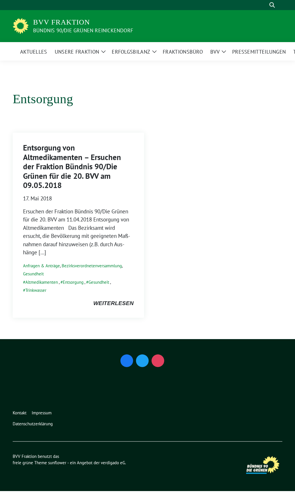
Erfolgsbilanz (131, 51)
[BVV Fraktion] (21, 25)
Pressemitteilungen (259, 51)
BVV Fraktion (61, 22)
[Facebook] (127, 361)
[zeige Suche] (272, 5)
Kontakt (20, 413)
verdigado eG (113, 462)
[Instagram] (158, 361)
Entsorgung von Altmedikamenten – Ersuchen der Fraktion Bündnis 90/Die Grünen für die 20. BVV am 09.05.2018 (72, 166)
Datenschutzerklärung (33, 423)
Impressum (42, 413)
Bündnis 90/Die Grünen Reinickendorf (83, 30)
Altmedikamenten (41, 282)
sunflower (57, 462)
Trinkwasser (35, 290)
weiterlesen (113, 303)
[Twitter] (142, 361)
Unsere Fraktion (77, 51)
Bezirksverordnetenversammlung (92, 265)
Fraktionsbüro (183, 51)
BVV (215, 51)
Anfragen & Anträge (41, 265)
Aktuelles (33, 51)
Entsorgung (73, 282)
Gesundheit (33, 274)
